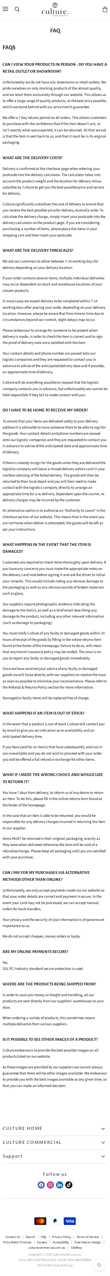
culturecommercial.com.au (46, 1247)
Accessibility (61, 1242)
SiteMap (76, 1247)
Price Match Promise (17, 1242)
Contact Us (12, 1237)
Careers (42, 1242)
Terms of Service (87, 1237)
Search (30, 1237)
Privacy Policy (61, 1237)
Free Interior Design (87, 1242)
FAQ (44, 1237)
